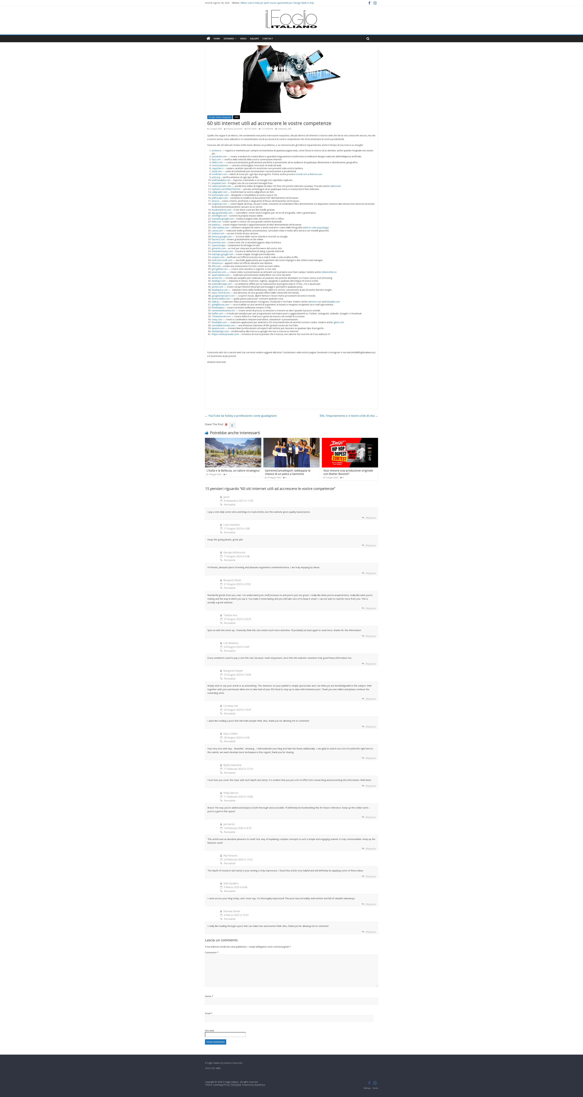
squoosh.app (218, 245)
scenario (229, 38)
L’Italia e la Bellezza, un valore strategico (233, 470)
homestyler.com (220, 194)
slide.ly (215, 301)
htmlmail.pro (218, 307)
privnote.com (218, 242)
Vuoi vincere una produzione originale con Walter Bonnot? (348, 472)
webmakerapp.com (222, 283)
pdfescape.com (220, 197)
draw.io (215, 200)
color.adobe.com (220, 227)
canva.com (217, 230)
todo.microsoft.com (222, 260)
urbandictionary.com (222, 251)
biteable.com (333, 301)
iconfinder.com (219, 174)
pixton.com (217, 286)
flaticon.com (316, 174)
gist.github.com (220, 268)
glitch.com (339, 322)
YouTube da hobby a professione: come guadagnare (241, 415)
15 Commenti (267, 128)
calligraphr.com (219, 191)
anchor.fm (217, 277)
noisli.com (217, 171)
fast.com (216, 159)
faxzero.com (218, 239)
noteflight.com (219, 215)
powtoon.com (219, 271)
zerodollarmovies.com (223, 325)
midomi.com (218, 233)
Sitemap (367, 1088)
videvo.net (335, 185)
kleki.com (216, 221)
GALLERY (254, 38)
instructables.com (221, 298)
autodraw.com (219, 156)
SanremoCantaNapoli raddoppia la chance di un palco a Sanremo (287, 472)
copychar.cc (218, 168)
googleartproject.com (223, 295)
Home (217, 38)
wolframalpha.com (221, 180)
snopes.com (218, 257)
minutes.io (217, 262)
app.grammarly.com (222, 212)
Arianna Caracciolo (234, 128)
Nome (209, 996)
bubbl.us (216, 224)
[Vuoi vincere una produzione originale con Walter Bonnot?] (350, 439)
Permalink (229, 504)
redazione (282, 128)
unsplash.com (219, 183)
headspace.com (220, 289)
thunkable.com (219, 322)
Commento (211, 952)
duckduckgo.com (220, 331)
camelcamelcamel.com (223, 310)
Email (208, 1013)
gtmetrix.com (219, 248)
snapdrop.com (219, 203)
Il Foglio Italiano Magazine (220, 117)
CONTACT (268, 38)
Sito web (209, 1030)
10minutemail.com (221, 316)
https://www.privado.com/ (225, 334)
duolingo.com (218, 280)
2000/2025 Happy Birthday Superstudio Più (261, 2)
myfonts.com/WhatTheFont (226, 189)
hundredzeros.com (221, 209)
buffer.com (217, 313)
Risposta (371, 517)
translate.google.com (223, 218)
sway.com (217, 319)
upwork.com (218, 328)
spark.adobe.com (221, 274)
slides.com (217, 162)
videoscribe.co (329, 271)
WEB (236, 117)
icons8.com (301, 174)
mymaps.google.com (222, 254)
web (290, 128)
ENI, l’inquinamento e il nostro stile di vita (349, 415)
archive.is (216, 150)
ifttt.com (216, 266)
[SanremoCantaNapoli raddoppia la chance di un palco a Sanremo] (291, 439)
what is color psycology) (316, 227)
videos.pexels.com (221, 185)
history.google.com (222, 236)
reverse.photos (220, 165)
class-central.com (221, 292)
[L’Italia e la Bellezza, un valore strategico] (233, 439)
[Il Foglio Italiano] (208, 38)
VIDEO (243, 38)
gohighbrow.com (220, 304)
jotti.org (216, 177)
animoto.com (314, 301)
